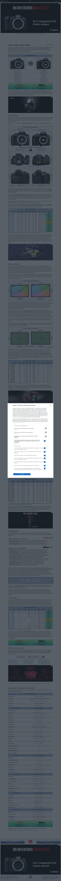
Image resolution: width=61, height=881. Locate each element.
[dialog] (30, 440)
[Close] (51, 405)
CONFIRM (22, 474)
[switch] (45, 428)
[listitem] (30, 425)
